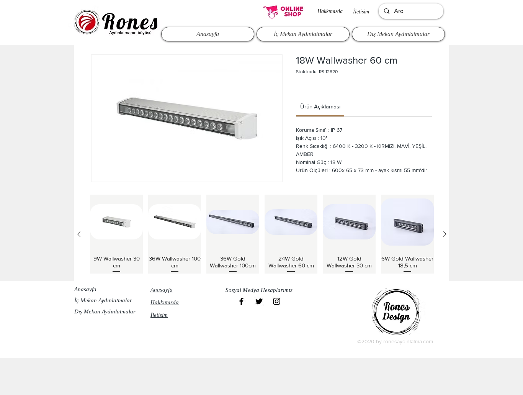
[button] (261, 290)
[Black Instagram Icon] (276, 301)
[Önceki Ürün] (78, 234)
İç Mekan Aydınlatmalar (103, 300)
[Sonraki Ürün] (444, 234)
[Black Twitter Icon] (259, 301)
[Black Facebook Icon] (241, 301)
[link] (320, 106)
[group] (261, 234)
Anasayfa (85, 289)
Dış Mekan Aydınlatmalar (105, 311)
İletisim (361, 12)
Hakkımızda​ (330, 11)
